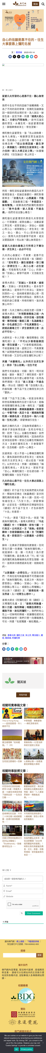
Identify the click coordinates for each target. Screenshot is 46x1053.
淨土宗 (28, 635)
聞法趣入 (36, 635)
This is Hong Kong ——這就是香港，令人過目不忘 (12, 723)
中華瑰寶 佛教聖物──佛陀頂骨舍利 (33, 722)
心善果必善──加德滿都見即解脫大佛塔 (33, 762)
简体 (35, 4)
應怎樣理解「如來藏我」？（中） (11, 743)
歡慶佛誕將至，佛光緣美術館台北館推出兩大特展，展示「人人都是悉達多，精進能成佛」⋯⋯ (34, 792)
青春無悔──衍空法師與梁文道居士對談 (33, 743)
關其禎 (19, 52)
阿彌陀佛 (16, 637)
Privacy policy (26, 1049)
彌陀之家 (20, 635)
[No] (43, 1042)
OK (16, 1049)
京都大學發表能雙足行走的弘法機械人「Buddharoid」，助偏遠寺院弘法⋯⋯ (12, 842)
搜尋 (39, 955)
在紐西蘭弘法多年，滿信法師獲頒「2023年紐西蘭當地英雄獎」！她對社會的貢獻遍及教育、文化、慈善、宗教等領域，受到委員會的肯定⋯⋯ (34, 846)
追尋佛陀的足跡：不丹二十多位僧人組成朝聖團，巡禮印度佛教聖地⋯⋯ (12, 817)
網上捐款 (20, 941)
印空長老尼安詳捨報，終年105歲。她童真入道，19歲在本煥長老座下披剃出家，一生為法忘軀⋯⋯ (12, 792)
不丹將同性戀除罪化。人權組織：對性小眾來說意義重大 (34, 816)
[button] (3, 3)
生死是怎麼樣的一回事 (12, 761)
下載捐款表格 (33, 941)
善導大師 (11, 635)
